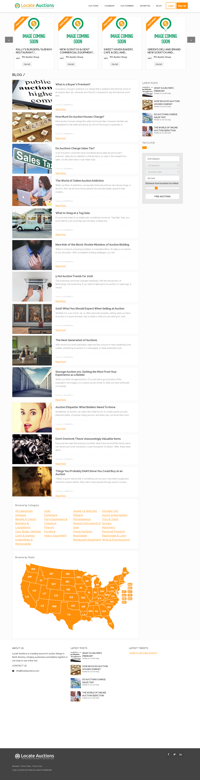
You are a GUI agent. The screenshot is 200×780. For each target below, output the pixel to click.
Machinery (108, 527)
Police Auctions (82, 531)
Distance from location (161, 183)
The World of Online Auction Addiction (79, 180)
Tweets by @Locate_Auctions (143, 653)
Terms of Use (37, 766)
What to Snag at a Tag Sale (72, 212)
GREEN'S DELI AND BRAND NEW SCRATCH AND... (164, 51)
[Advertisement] (162, 250)
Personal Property (113, 531)
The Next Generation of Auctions (76, 340)
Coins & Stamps (25, 535)
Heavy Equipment (55, 535)
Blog (158, 6)
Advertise (145, 6)
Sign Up (182, 5)
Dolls (47, 511)
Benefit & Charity (25, 519)
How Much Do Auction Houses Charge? (79, 116)
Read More (60, 109)
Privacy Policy (26, 766)
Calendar (109, 6)
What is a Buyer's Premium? (72, 84)
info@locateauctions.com (27, 670)
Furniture (49, 531)
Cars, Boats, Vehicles (28, 531)
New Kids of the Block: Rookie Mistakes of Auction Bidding (92, 244)
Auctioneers (127, 6)
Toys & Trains (110, 519)
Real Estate (80, 535)
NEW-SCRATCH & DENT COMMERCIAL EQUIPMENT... (77, 51)
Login (171, 5)
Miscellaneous (82, 519)
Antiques (20, 515)
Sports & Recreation (114, 515)
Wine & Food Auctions (116, 539)
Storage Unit (110, 511)
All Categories (24, 511)
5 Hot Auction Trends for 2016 (74, 276)
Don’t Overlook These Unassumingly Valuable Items (88, 438)
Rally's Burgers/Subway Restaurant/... (34, 51)
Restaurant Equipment (87, 539)
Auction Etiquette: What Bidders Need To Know (85, 407)
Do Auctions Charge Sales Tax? (75, 148)
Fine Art (49, 527)
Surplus (106, 523)
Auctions (93, 6)
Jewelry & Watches (85, 511)
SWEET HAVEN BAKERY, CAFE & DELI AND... (118, 51)
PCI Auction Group (30, 56)
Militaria (78, 515)
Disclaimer (16, 766)
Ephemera (50, 515)
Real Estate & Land (114, 535)
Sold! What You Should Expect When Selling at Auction (89, 308)
